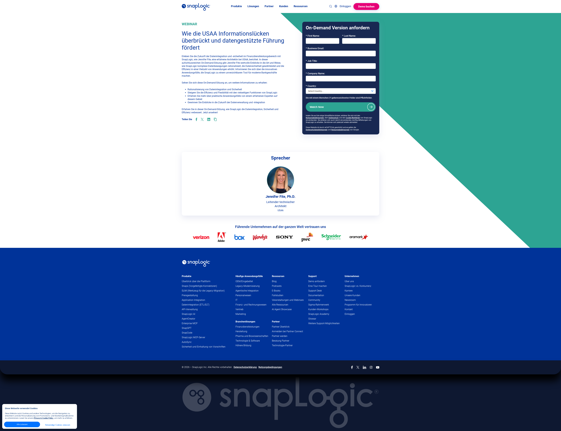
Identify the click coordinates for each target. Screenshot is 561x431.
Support (312, 276)
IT (237, 300)
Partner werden (279, 336)
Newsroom (350, 300)
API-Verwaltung (190, 309)
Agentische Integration (247, 290)
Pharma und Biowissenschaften (252, 336)
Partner (276, 321)
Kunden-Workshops (318, 309)
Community (319, 300)
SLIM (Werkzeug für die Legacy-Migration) (203, 290)
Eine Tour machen (317, 286)
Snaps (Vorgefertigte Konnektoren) (199, 286)
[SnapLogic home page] (196, 263)
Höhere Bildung (243, 345)
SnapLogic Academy (318, 314)
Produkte (186, 276)
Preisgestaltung (190, 295)
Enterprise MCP (190, 323)
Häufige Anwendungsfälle (249, 276)
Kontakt (349, 309)
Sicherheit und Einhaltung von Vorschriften (203, 346)
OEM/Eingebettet (244, 281)
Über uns (349, 281)
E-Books (276, 290)
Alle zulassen (22, 424)
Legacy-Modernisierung (248, 286)
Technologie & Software (248, 340)
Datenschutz (333, 118)
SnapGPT (187, 328)
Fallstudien (277, 295)
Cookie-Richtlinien (353, 118)
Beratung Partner (280, 340)
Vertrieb (239, 309)
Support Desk (320, 290)
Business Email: (315, 48)
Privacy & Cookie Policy (43, 418)
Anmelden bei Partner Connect (287, 331)
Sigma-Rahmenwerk (318, 304)
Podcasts (277, 286)
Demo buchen (366, 6)
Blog (274, 281)
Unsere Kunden (352, 295)
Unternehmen (352, 276)
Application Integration (193, 300)
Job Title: (311, 61)
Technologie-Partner (282, 345)
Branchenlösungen (245, 321)
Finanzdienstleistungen (247, 326)
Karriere (349, 290)
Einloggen (350, 314)
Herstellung (241, 331)
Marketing (241, 314)
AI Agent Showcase (282, 309)
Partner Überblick (281, 326)
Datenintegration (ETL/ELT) (195, 304)
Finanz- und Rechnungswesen (251, 304)
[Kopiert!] (215, 119)
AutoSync (187, 342)
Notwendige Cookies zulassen (57, 425)
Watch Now (317, 107)
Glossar (312, 318)
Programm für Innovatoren (358, 304)
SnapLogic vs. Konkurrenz (358, 286)
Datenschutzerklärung (245, 367)
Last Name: (349, 35)
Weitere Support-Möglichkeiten (324, 323)
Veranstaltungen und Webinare (288, 300)
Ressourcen (278, 276)
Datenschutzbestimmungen (316, 130)
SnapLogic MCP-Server (193, 337)
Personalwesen (243, 295)
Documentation (321, 295)
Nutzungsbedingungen (315, 118)
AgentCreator (188, 318)
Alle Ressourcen (280, 304)
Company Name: (315, 73)
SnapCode (187, 332)
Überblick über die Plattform (196, 281)
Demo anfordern (316, 281)
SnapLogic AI (188, 314)
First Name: (313, 35)
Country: (311, 86)
